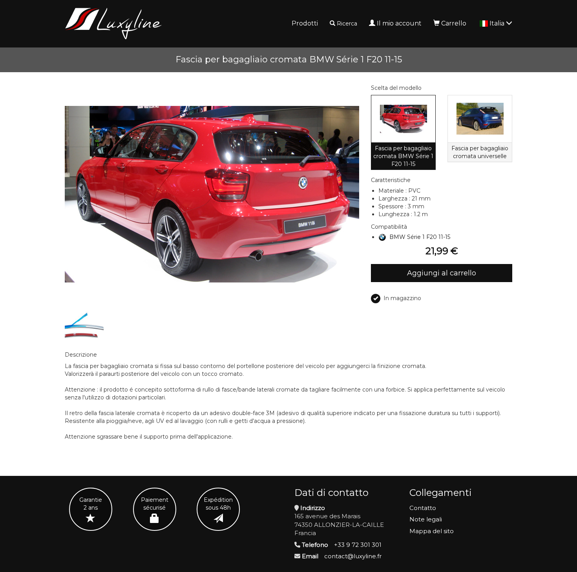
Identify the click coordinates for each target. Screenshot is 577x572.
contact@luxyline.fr (353, 556)
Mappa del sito (431, 531)
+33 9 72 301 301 (358, 544)
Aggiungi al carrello (441, 273)
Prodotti (305, 23)
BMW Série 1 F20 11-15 (419, 236)
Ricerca (347, 23)
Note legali (425, 519)
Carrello (453, 23)
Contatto (422, 508)
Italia (497, 23)
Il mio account (399, 23)
